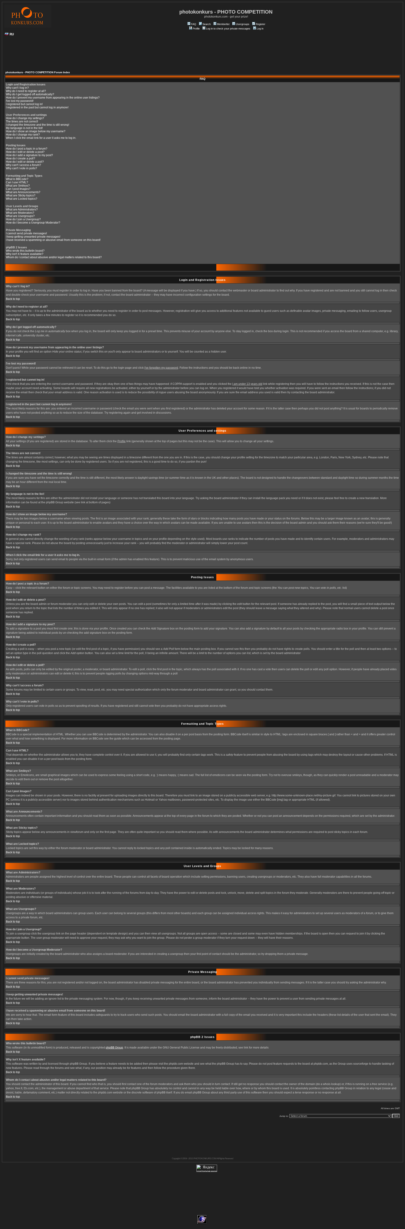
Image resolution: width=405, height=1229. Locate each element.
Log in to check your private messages (228, 28)
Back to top (13, 299)
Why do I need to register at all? (26, 91)
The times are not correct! (22, 121)
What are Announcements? (23, 192)
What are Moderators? (20, 212)
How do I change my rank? (23, 134)
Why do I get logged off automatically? (30, 94)
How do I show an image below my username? (35, 131)
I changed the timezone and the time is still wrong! (37, 124)
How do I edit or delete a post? (25, 152)
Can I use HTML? (17, 182)
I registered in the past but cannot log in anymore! (37, 107)
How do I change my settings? (25, 118)
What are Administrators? (22, 209)
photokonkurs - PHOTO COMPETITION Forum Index (37, 72)
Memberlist (223, 24)
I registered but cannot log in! (24, 104)
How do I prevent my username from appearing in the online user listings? (53, 97)
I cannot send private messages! (26, 233)
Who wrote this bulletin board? (25, 250)
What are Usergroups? (20, 216)
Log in (260, 28)
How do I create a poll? (20, 158)
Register (260, 24)
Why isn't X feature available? (24, 254)
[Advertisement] (202, 55)
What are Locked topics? (21, 198)
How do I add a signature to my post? (29, 155)
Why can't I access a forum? (23, 165)
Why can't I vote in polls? (21, 168)
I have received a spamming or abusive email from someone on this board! (53, 240)
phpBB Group (114, 1047)
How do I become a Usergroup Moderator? (33, 222)
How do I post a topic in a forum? (26, 148)
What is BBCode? (17, 179)
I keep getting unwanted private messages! (33, 236)
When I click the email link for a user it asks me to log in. (41, 138)
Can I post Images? (18, 189)
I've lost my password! (20, 101)
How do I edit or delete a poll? (25, 161)
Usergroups (242, 24)
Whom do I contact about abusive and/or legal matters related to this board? (54, 257)
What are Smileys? (18, 185)
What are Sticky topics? (20, 195)
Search (206, 24)
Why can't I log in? (17, 87)
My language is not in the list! (24, 128)
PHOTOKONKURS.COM (205, 1158)
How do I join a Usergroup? (23, 219)
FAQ (193, 24)
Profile (196, 28)
